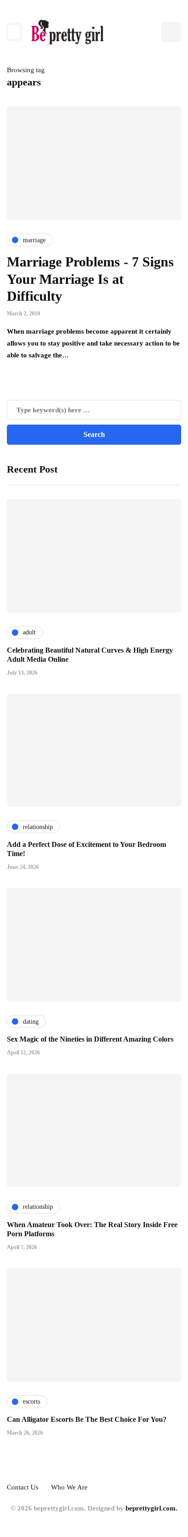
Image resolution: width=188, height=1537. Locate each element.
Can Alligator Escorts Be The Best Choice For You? (87, 1419)
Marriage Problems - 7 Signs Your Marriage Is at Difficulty (90, 278)
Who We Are (69, 1487)
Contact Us (22, 1487)
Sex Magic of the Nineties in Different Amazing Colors (90, 1039)
